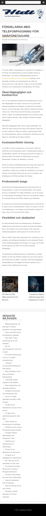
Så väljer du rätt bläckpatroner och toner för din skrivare (11, 407)
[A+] (6, 41)
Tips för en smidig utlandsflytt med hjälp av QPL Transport (11, 399)
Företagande (10, 37)
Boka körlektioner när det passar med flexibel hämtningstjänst (11, 374)
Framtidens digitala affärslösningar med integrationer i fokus (36, 297)
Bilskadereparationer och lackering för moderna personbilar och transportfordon (12, 327)
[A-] (3, 41)
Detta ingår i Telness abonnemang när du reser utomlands (10, 340)
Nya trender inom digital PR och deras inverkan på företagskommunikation (11, 469)
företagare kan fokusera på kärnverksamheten (15, 78)
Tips (17, 37)
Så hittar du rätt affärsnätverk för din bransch (10, 297)
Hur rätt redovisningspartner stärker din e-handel (11, 349)
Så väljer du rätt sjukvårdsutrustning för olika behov (11, 416)
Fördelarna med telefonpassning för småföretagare (8, 444)
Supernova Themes (26, 510)
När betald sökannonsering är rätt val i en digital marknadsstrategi (11, 357)
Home (3, 37)
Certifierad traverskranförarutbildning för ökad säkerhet (11, 366)
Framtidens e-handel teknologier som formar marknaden (9, 494)
